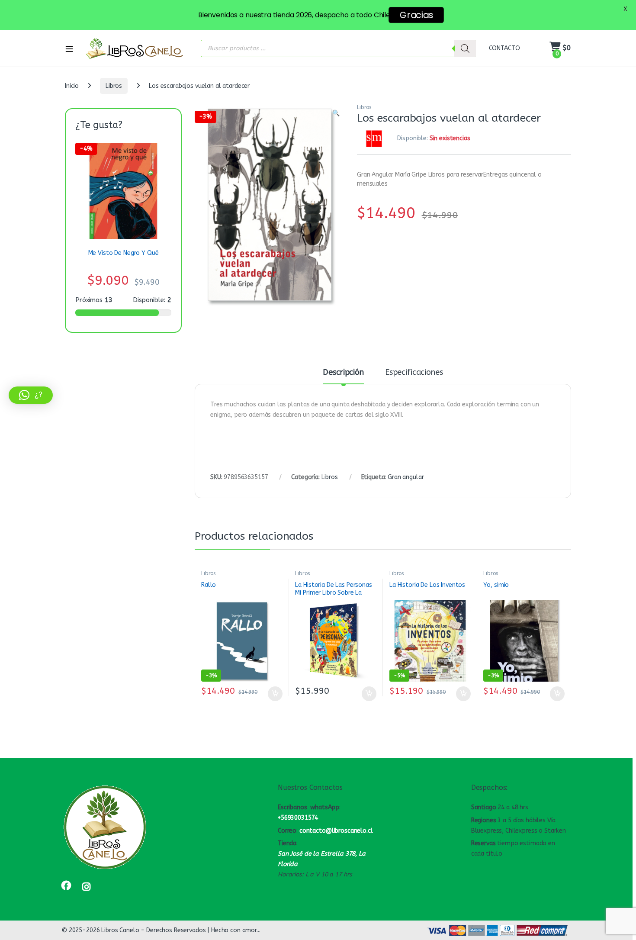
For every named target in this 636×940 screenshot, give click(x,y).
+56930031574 (298, 817)
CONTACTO (504, 48)
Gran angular (406, 477)
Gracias (416, 15)
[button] (336, 113)
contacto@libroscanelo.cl (336, 830)
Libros (114, 86)
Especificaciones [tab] (414, 372)
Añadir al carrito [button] (273, 693)
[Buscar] (465, 48)
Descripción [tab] (343, 372)
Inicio (72, 86)
